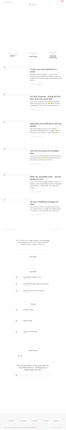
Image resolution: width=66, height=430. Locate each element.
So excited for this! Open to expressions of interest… (36, 284)
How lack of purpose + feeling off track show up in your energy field (45, 97)
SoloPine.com (33, 427)
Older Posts (55, 229)
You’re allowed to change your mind (32, 277)
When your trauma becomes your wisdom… (34, 290)
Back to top (57, 427)
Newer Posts (10, 229)
